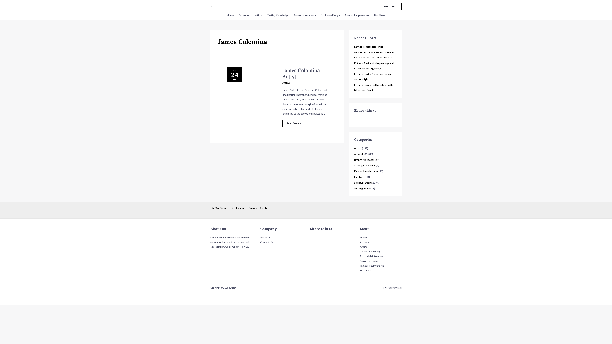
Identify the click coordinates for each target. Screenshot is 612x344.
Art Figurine (239, 207)
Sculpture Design (330, 15)
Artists (258, 15)
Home (230, 15)
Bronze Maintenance (304, 15)
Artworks (244, 15)
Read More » (293, 122)
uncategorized (362, 188)
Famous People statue (357, 15)
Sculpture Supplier (259, 207)
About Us (265, 237)
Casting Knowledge (277, 15)
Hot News (379, 15)
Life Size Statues (219, 207)
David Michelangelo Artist (368, 46)
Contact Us (266, 242)
